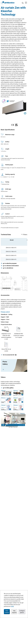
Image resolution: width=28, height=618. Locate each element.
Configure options (22, 611)
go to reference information (10, 265)
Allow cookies (7, 611)
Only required (14, 611)
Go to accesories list (9, 355)
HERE (12, 606)
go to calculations (7, 268)
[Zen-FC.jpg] (14, 107)
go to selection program (9, 263)
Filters (25, 234)
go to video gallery (8, 387)
